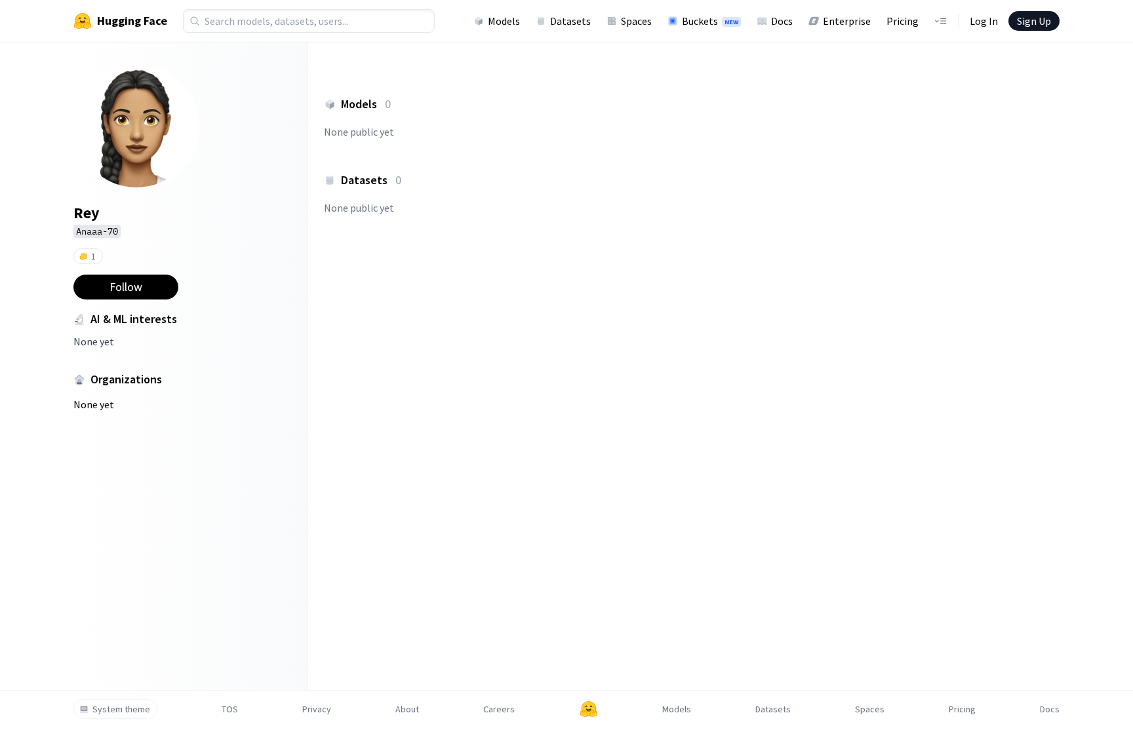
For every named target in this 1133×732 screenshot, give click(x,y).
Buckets (710, 21)
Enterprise (847, 21)
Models (504, 21)
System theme (121, 709)
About (407, 709)
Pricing (902, 21)
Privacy (316, 709)
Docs (782, 21)
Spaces (636, 21)
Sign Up (1034, 21)
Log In (984, 21)
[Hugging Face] (589, 709)
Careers (499, 709)
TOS (230, 709)
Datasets (570, 21)
